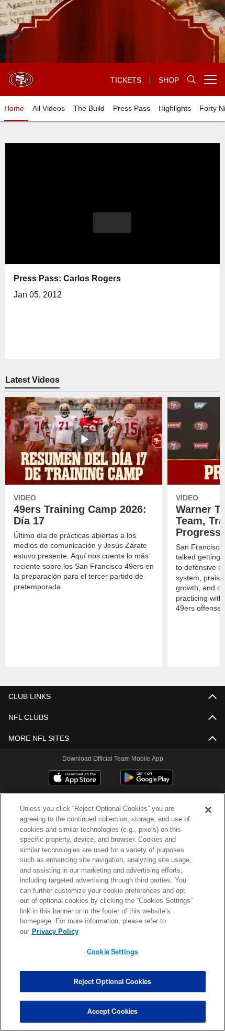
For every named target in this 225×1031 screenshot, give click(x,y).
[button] (112, 222)
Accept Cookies (112, 1011)
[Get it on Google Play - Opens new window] (147, 783)
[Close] (208, 820)
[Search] (191, 80)
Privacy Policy (136, 931)
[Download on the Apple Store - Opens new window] (75, 779)
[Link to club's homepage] (20, 75)
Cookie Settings (112, 951)
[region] (112, 917)
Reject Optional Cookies (113, 981)
